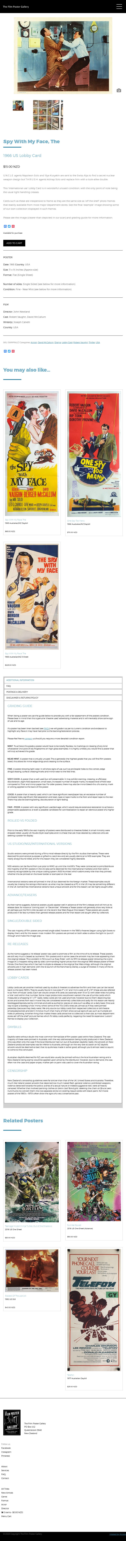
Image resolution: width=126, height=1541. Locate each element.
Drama (57, 342)
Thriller (92, 342)
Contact (5, 1478)
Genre (4, 1496)
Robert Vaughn (80, 342)
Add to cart (14, 243)
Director (5, 1508)
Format (4, 1500)
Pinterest (5, 1456)
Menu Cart (6, 1516)
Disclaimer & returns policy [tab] (22, 698)
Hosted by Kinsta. (118, 1534)
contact (28, 738)
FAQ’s (46, 728)
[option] (63, 55)
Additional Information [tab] (20, 680)
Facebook (6, 1448)
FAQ (3, 1474)
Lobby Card (67, 342)
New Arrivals (7, 1493)
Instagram (6, 1452)
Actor (4, 1504)
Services (5, 1470)
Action (34, 342)
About (4, 1466)
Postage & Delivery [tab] (17, 692)
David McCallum (46, 342)
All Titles (5, 1489)
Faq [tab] (8, 686)
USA (98, 342)
